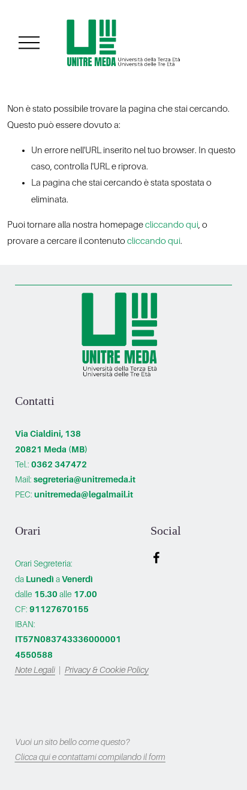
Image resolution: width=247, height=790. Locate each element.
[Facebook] (156, 557)
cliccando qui (171, 224)
